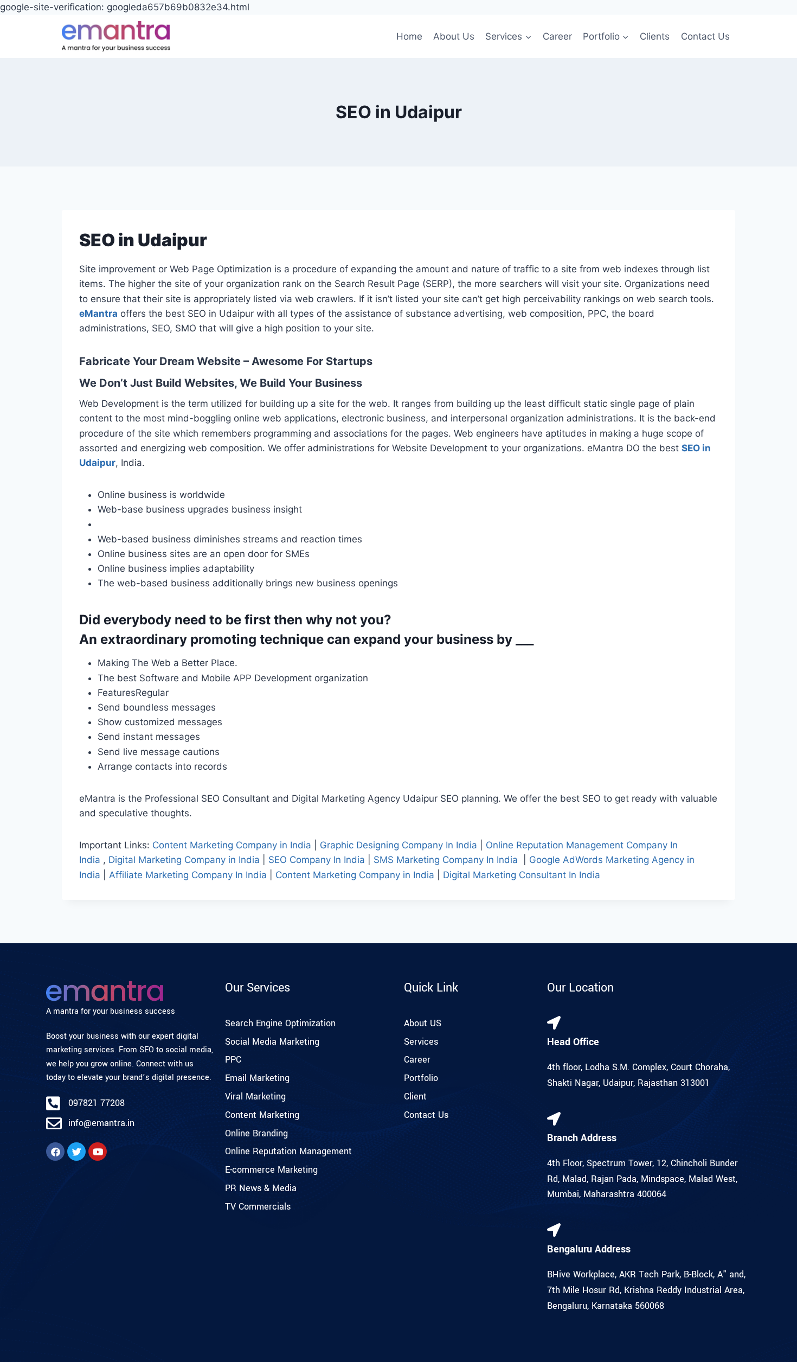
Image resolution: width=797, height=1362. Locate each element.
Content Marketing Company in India (231, 845)
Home (409, 36)
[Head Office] (554, 1023)
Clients (655, 36)
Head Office (573, 1042)
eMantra (98, 313)
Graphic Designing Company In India (398, 845)
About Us (453, 36)
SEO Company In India (316, 859)
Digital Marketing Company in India (184, 859)
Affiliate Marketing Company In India (188, 874)
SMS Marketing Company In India (446, 859)
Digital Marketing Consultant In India (521, 874)
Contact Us (705, 36)
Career (557, 36)
